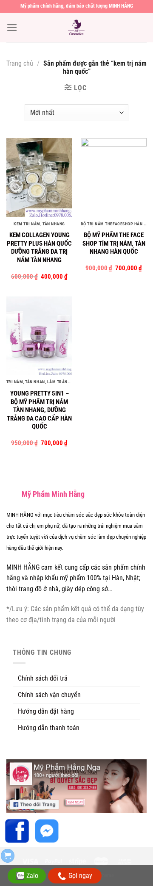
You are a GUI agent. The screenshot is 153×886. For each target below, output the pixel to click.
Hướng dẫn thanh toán (48, 728)
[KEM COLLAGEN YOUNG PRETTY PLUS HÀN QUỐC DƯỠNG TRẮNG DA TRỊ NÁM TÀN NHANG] (39, 177)
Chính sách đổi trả (43, 678)
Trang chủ (19, 63)
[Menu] (12, 28)
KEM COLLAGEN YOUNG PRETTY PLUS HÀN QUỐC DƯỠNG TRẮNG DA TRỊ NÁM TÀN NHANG (39, 247)
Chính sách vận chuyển (49, 695)
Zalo (32, 876)
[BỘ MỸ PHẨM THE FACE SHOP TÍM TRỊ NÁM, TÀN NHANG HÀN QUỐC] (114, 177)
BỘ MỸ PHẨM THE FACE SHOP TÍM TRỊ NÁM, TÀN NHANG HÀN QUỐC (113, 243)
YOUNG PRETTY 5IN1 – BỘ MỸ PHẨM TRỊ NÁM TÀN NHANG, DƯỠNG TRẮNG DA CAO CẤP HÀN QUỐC (39, 410)
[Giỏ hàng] (7, 856)
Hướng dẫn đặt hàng (46, 711)
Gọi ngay (80, 876)
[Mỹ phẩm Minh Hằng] (76, 27)
